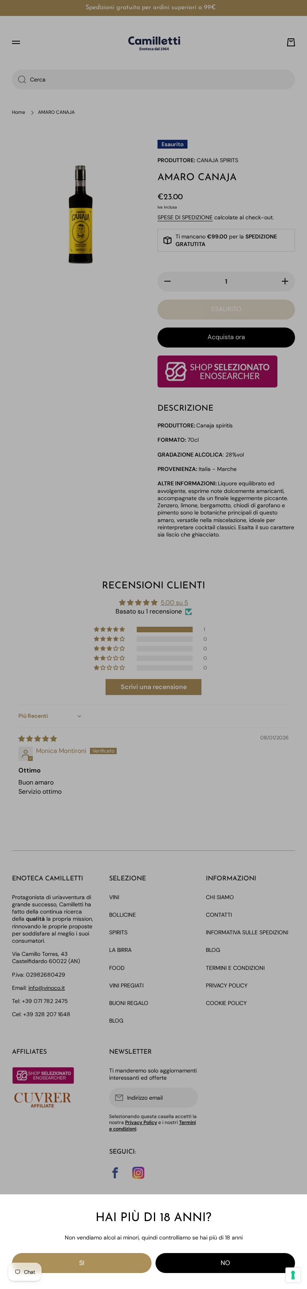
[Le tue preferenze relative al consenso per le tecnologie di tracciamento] (293, 1275)
